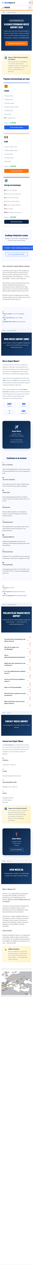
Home (3, 12)
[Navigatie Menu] (30, 7)
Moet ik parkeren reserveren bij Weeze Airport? (16, 702)
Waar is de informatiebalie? (16, 687)
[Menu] (29, 2)
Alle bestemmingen (16, 222)
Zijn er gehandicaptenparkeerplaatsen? (16, 656)
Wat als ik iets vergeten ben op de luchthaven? (16, 694)
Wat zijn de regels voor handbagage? (16, 648)
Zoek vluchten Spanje (16, 127)
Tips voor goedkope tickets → (16, 254)
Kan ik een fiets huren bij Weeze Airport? (16, 680)
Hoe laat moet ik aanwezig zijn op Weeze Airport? (16, 640)
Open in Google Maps (16, 849)
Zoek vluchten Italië (16, 171)
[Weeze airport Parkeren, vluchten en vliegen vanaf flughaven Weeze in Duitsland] (6, 8)
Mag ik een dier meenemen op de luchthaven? (16, 664)
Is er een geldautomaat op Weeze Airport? (16, 672)
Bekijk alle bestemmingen (16, 43)
